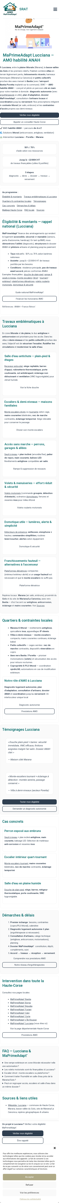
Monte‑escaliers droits (15, 412)
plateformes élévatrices (23, 281)
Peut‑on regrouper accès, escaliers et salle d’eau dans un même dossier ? (28, 1085)
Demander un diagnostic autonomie (29, 808)
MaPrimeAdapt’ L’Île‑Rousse (23, 1020)
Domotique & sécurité (29, 546)
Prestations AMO (29, 711)
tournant (44, 278)
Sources (40, 210)
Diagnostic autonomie (29, 705)
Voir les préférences (29, 1192)
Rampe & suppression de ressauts (29, 469)
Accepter (29, 1177)
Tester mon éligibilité (29, 802)
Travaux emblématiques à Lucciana (40, 196)
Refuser (29, 1185)
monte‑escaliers (24, 278)
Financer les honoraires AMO (29, 299)
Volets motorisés (12, 493)
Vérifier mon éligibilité (30, 115)
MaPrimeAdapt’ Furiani (20, 1009)
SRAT (23, 9)
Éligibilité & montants (12, 196)
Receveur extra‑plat (13, 366)
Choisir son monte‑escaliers (29, 430)
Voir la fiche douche (29, 387)
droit (36, 278)
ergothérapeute (7, 95)
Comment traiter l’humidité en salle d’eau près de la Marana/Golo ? (27, 1078)
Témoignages (39, 201)
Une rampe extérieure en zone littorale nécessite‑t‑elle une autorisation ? (28, 1064)
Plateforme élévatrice (29, 585)
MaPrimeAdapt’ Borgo (20, 1002)
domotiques (32, 496)
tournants (33, 412)
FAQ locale (29, 210)
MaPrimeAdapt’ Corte (20, 1016)
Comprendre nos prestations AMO (29, 958)
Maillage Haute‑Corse (12, 210)
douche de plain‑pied (33, 274)
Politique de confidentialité (30, 1199)
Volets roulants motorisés (29, 507)
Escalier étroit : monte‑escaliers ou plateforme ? (26, 1073)
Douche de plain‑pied (14, 889)
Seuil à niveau (10, 454)
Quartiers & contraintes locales (16, 201)
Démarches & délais (26, 205)
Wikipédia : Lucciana (17, 1105)
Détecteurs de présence (15, 532)
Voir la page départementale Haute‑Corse (29, 1028)
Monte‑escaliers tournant (16, 863)
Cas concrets (8, 205)
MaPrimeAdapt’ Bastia (20, 999)
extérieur (6, 281)
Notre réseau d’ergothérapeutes (29, 965)
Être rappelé (22, 1140)
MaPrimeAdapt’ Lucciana (22, 1023)
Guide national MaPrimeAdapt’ (29, 292)
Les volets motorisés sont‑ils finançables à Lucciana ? (29, 1069)
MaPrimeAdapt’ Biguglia (21, 1006)
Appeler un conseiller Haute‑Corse (29, 122)
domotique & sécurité (23, 285)
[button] (54, 1148)
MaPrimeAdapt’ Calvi (20, 1013)
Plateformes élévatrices (15, 571)
